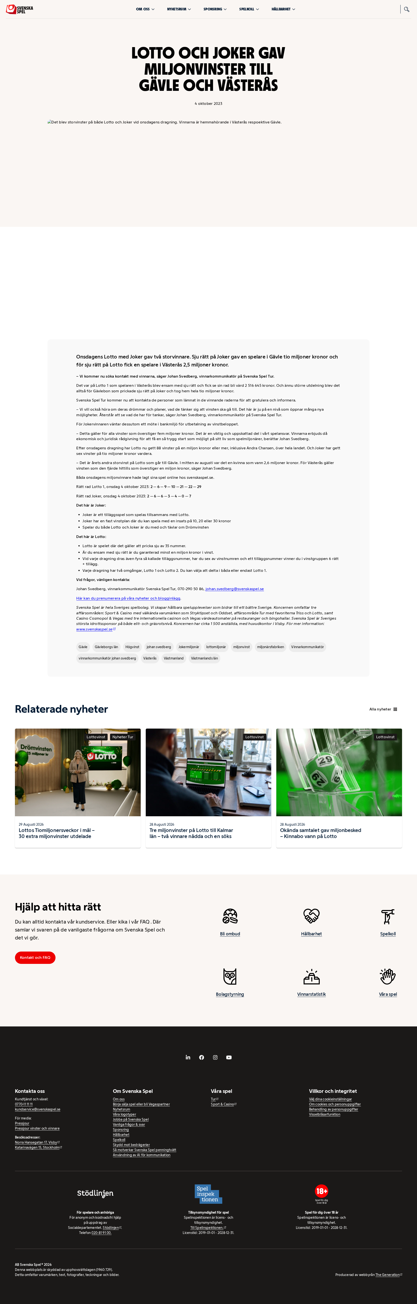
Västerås (149, 658)
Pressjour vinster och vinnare (37, 1128)
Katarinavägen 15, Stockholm (37, 1147)
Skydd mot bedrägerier (131, 1145)
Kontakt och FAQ (35, 957)
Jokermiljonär (189, 647)
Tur (213, 1099)
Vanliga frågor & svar (129, 1124)
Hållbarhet (281, 9)
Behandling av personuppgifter (333, 1109)
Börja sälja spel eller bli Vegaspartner (141, 1104)
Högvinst (132, 647)
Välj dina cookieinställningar (330, 1099)
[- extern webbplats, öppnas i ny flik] (188, 1057)
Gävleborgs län (106, 647)
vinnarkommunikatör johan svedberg (107, 658)
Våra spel (388, 994)
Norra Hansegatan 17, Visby (36, 1142)
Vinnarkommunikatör (307, 647)
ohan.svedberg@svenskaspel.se (235, 589)
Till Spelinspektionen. (206, 1227)
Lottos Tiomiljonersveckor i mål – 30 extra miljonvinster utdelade (57, 833)
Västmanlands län (204, 658)
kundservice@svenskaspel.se (37, 1109)
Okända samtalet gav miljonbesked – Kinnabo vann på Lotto (320, 833)
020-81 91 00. (101, 1233)
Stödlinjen (111, 1227)
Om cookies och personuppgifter (335, 1104)
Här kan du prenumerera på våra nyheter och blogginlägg (128, 598)
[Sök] (407, 9)
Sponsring (213, 9)
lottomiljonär (216, 647)
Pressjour (22, 1123)
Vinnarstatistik (311, 994)
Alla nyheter (380, 709)
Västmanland (174, 658)
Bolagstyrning (230, 994)
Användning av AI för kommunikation (141, 1155)
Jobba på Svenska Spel (131, 1119)
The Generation (387, 1275)
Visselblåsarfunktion (324, 1114)
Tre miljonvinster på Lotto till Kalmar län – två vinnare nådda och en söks (191, 833)
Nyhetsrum (176, 9)
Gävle (83, 647)
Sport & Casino (222, 1104)
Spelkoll (246, 9)
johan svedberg (159, 647)
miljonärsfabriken (270, 647)
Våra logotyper (124, 1114)
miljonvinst (241, 647)
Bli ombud (230, 934)
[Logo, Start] (19, 9)
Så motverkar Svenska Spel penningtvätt (144, 1150)
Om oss (143, 9)
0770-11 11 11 (24, 1104)
